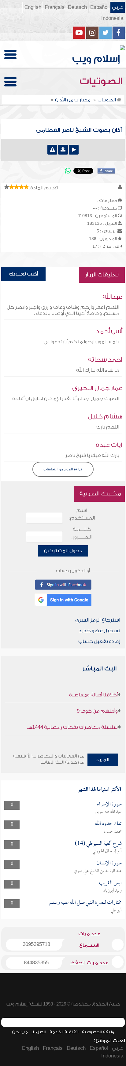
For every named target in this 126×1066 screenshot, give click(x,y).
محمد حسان (113, 832)
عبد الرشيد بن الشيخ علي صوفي (98, 871)
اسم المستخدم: (82, 514)
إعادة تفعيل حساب (99, 641)
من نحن (20, 1032)
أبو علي (116, 910)
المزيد (102, 759)
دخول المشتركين (63, 550)
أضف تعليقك (23, 274)
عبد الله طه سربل (108, 812)
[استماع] (74, 150)
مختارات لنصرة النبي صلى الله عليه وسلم (85, 903)
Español (99, 7)
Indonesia (112, 18)
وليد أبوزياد (112, 891)
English (32, 7)
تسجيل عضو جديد (99, 630)
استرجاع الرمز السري (97, 620)
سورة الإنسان (109, 863)
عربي (117, 7)
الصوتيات (102, 81)
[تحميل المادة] (63, 150)
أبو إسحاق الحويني (107, 851)
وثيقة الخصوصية (98, 1032)
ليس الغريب (110, 883)
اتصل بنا (38, 1032)
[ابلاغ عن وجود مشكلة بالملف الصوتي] (52, 150)
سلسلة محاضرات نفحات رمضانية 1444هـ (72, 727)
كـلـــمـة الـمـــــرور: (81, 533)
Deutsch (77, 7)
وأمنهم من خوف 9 (97, 711)
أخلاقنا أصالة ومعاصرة (93, 695)
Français (55, 7)
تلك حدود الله (108, 824)
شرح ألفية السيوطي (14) (98, 844)
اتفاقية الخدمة (64, 1032)
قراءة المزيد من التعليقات (63, 469)
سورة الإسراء (109, 804)
